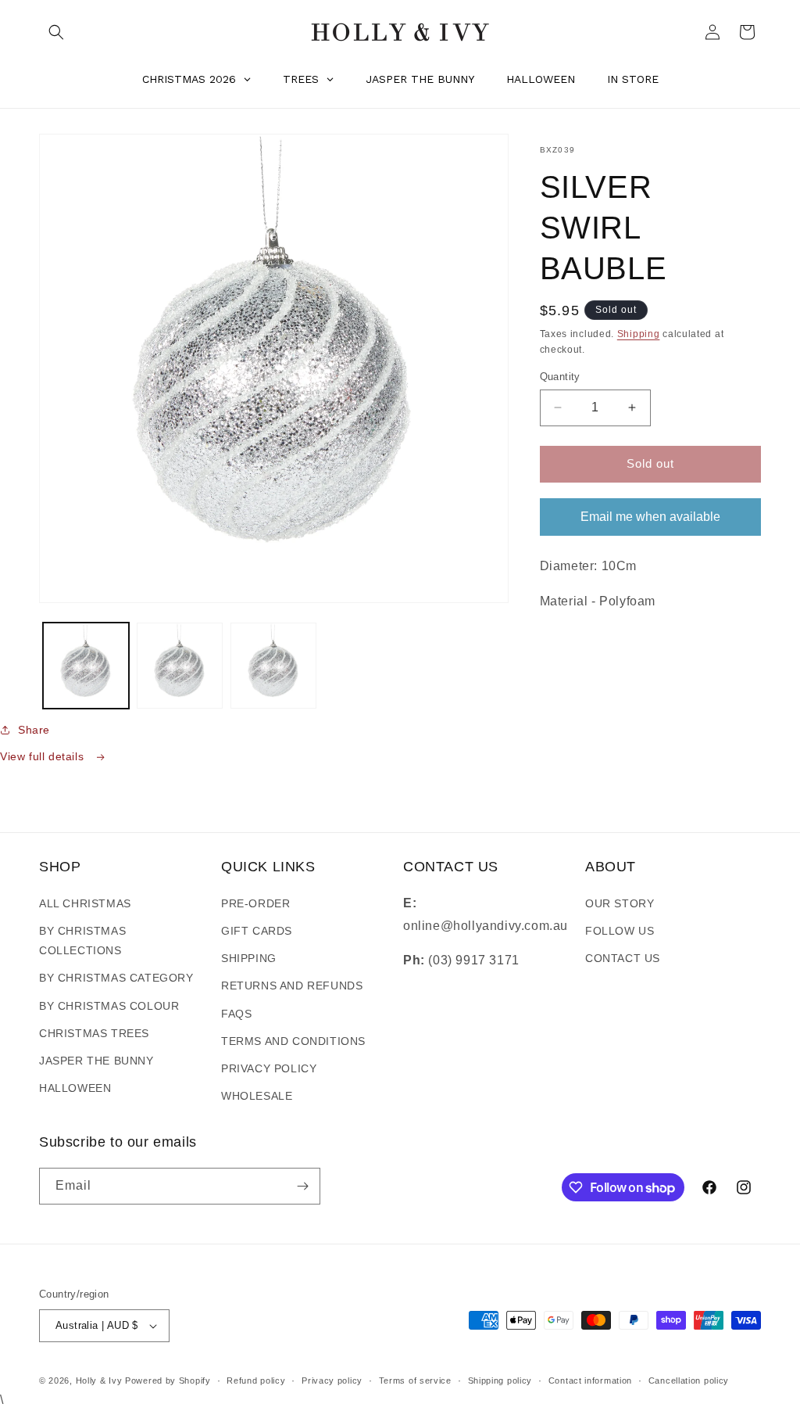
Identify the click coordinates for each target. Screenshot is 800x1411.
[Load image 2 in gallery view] (180, 666)
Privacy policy (332, 1380)
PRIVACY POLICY (268, 1068)
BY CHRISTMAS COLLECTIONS (82, 941)
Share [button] (34, 729)
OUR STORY (619, 903)
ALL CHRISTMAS (85, 903)
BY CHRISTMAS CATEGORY (116, 977)
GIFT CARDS (256, 931)
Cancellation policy (688, 1380)
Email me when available (650, 516)
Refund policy (256, 1380)
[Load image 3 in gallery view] (273, 666)
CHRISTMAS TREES (94, 1033)
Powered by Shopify (168, 1380)
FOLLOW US (619, 931)
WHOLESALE (256, 1096)
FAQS (236, 1013)
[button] (56, 32)
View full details (44, 756)
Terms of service (415, 1380)
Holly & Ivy (100, 1380)
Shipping (638, 334)
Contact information (590, 1380)
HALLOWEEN (75, 1088)
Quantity (560, 376)
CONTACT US (622, 958)
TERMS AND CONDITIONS (293, 1041)
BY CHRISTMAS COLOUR (109, 1006)
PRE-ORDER (255, 903)
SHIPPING (249, 958)
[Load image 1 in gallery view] (86, 666)
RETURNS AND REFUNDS (291, 985)
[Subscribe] (302, 1186)
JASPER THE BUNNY (96, 1060)
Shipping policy (500, 1380)
